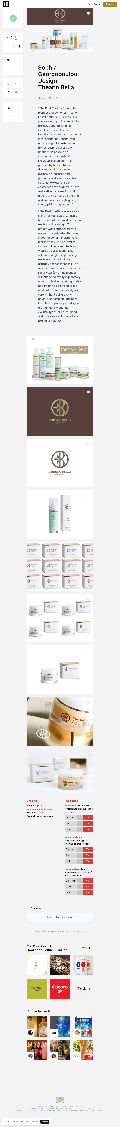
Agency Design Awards (27, 1110)
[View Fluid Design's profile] (77, 1033)
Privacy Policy (31, 1108)
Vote (88, 817)
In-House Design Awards (49, 1110)
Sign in (97, 4)
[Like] (88, 13)
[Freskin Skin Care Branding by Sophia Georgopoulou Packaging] (83, 989)
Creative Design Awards (71, 1110)
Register (110, 4)
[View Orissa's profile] (54, 1056)
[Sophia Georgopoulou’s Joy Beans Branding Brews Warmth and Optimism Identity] (37, 989)
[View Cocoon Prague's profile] (77, 1056)
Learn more (23, 1121)
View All (86, 948)
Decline (35, 1121)
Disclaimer (89, 1108)
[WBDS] (9, 107)
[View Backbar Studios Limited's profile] (30, 1033)
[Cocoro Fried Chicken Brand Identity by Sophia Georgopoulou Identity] (60, 989)
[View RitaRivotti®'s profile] (54, 1033)
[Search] (89, 4)
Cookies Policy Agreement (50, 1108)
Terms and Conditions (73, 1108)
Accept (45, 1121)
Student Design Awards (93, 1110)
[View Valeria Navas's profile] (30, 1056)
